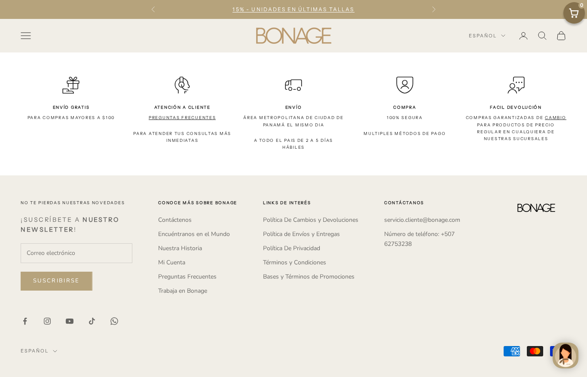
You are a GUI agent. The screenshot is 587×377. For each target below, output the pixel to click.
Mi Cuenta (171, 262)
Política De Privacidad (291, 248)
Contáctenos (175, 220)
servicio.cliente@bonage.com (422, 220)
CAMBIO (555, 117)
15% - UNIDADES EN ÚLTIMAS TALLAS (293, 9)
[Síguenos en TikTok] (92, 321)
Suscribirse (56, 281)
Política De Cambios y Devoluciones (310, 220)
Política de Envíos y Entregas (301, 234)
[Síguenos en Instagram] (47, 321)
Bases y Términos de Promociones (309, 277)
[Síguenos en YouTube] (69, 321)
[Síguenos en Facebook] (25, 321)
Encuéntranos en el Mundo (194, 234)
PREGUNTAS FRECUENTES (182, 117)
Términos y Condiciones (294, 262)
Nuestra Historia (180, 248)
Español (483, 36)
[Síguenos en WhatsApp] (114, 321)
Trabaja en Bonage (182, 291)
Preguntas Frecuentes (187, 277)
